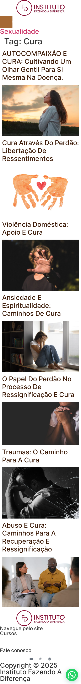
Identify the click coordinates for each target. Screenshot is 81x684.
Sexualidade (19, 31)
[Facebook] (50, 659)
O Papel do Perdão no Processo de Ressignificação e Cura (38, 387)
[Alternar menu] (6, 19)
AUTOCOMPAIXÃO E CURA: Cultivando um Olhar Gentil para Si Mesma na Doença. (36, 65)
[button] (72, 675)
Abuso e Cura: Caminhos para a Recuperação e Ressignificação (29, 537)
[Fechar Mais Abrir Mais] (6, 25)
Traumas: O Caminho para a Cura (35, 456)
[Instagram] (40, 659)
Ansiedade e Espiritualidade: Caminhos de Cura (31, 305)
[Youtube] (31, 659)
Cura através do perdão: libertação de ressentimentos (40, 151)
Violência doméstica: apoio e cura (35, 228)
